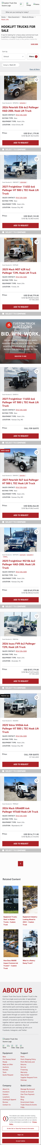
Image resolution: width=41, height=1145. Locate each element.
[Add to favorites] (36, 80)
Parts (22, 1057)
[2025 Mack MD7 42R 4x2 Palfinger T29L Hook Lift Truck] (20, 250)
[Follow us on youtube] (22, 1047)
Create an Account (27, 1092)
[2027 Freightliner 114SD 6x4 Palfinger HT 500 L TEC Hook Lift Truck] (20, 167)
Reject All (20, 1135)
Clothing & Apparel (9, 1099)
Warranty (24, 1072)
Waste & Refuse (28, 17)
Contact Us (6, 1105)
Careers (5, 1094)
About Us (6, 1089)
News (22, 1097)
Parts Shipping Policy (28, 1059)
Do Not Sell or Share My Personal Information (20, 1128)
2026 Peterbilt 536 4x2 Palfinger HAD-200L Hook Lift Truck (20, 109)
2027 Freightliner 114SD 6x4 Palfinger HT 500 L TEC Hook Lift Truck (20, 190)
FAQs (22, 1107)
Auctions (6, 1067)
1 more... (5, 556)
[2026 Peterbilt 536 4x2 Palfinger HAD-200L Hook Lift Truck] (20, 88)
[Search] (2, 12)
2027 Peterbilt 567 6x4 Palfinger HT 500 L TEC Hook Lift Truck (20, 481)
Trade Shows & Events (29, 1105)
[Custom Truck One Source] (8, 4)
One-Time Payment (27, 1094)
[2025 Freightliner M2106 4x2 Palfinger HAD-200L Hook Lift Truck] (20, 540)
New (4, 1057)
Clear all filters (35, 69)
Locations (6, 1097)
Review (5, 1102)
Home (3, 17)
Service (23, 1067)
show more (34, 44)
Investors (6, 1092)
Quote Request (8, 1075)
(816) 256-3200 (21, 115)
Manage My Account (28, 1089)
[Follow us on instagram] (17, 1047)
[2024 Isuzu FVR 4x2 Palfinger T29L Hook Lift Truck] (20, 624)
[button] (10, 65)
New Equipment (14, 17)
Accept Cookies (20, 1141)
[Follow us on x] (8, 1047)
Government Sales (27, 1102)
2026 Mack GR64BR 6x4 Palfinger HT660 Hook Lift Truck (20, 810)
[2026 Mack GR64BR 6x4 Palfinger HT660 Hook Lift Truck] (20, 789)
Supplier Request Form (29, 1077)
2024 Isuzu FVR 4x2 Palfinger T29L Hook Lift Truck (19, 645)
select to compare (15, 149)
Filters (33, 56)
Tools (4, 1072)
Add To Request (21, 142)
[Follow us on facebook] (4, 1047)
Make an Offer (8, 1064)
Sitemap (24, 1080)
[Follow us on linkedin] (13, 1047)
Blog (22, 1099)
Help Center (25, 1075)
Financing (24, 1070)
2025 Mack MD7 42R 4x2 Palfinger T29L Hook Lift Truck (19, 271)
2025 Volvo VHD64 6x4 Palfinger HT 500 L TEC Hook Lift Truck (20, 728)
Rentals (5, 1070)
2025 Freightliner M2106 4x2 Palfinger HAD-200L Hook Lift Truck (18, 564)
